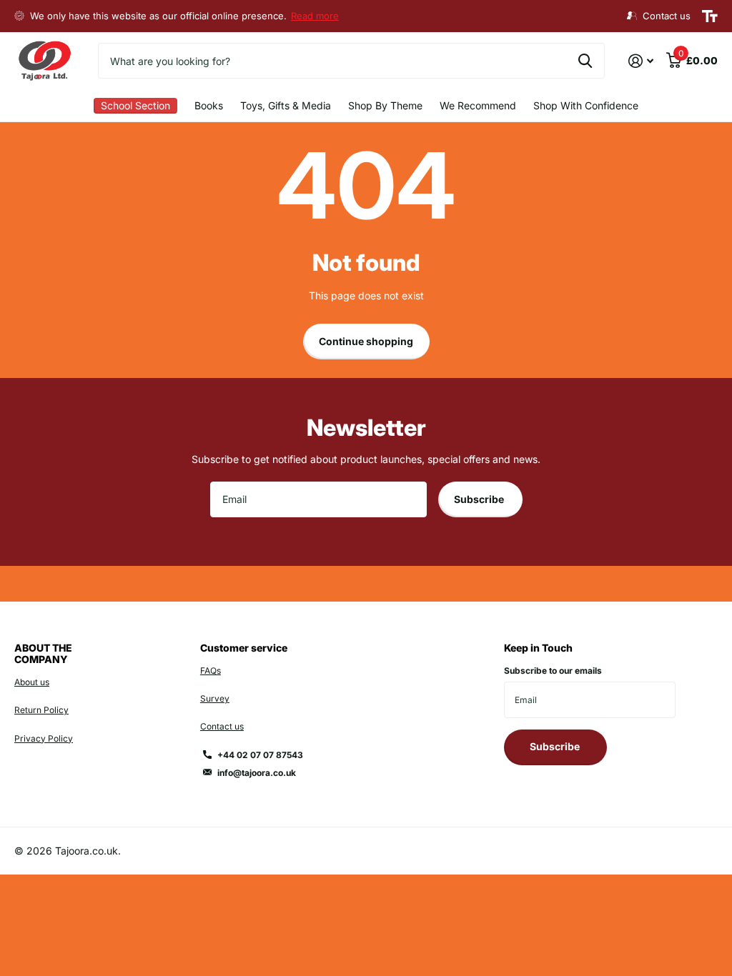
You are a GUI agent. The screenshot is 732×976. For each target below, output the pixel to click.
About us (31, 682)
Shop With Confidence (585, 105)
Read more (315, 15)
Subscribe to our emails (553, 670)
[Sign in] (641, 61)
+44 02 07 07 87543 (260, 755)
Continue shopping (366, 341)
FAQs (210, 670)
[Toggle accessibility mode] (710, 16)
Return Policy (41, 709)
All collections (135, 107)
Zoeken (585, 61)
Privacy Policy (43, 738)
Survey (214, 698)
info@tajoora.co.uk (256, 772)
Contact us (222, 726)
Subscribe (480, 499)
